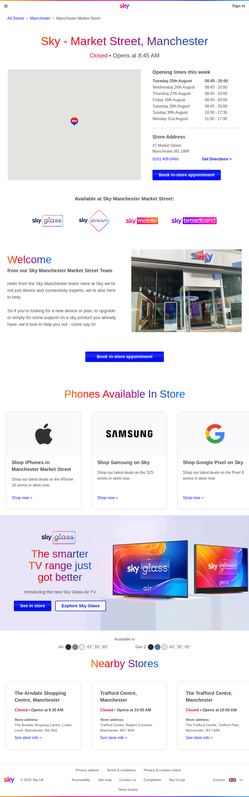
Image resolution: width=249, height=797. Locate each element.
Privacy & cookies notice (162, 770)
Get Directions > (216, 159)
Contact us (127, 780)
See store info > (28, 738)
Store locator (128, 789)
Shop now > (22, 498)
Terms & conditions (121, 770)
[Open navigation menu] (5, 6)
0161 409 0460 (165, 159)
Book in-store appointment (186, 175)
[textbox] (62, 304)
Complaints (152, 780)
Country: (219, 780)
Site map (105, 780)
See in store (32, 605)
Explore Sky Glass (81, 605)
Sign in (238, 6)
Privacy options (87, 770)
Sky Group (177, 780)
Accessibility (81, 780)
